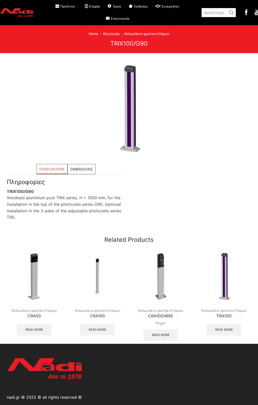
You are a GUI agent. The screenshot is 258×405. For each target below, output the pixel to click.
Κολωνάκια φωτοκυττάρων (147, 33)
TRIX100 (224, 316)
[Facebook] (246, 12)
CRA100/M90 (160, 316)
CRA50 (34, 316)
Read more (34, 329)
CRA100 (97, 316)
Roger (161, 323)
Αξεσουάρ (111, 33)
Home (93, 33)
